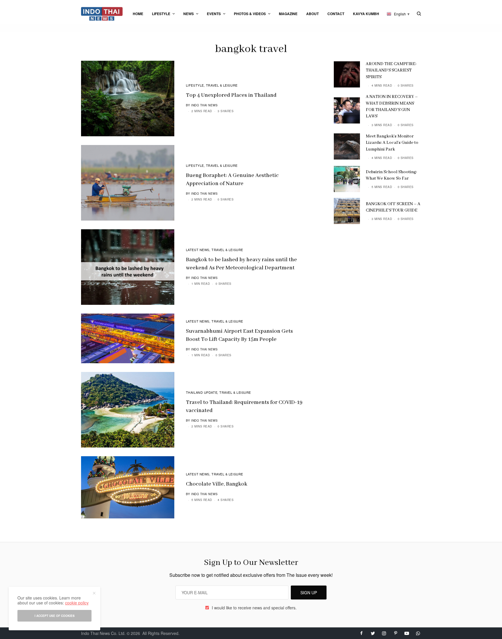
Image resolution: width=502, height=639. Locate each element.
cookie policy (77, 603)
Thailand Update (201, 392)
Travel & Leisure (222, 85)
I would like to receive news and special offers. (254, 607)
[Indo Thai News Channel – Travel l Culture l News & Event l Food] (102, 14)
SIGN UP (308, 592)
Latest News (197, 249)
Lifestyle (195, 85)
